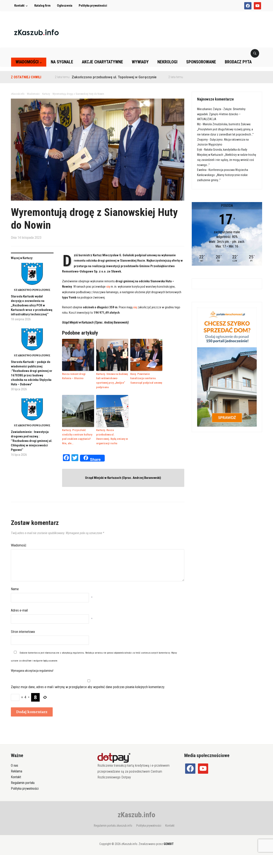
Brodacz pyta (238, 61)
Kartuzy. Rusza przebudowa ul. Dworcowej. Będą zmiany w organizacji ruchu (112, 436)
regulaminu (78, 652)
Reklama (16, 771)
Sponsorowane (201, 61)
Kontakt (19, 5)
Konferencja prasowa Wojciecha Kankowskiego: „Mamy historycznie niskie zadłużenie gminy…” (222, 175)
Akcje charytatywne (102, 61)
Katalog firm (42, 5)
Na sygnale (62, 61)
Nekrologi (167, 61)
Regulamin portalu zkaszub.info (113, 825)
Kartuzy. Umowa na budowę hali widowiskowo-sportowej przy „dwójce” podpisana (112, 380)
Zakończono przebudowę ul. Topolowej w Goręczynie (95, 77)
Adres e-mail (19, 610)
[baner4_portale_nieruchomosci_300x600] (227, 367)
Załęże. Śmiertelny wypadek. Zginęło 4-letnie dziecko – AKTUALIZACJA (221, 114)
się (108, 286)
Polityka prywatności (93, 5)
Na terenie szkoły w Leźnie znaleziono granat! (204, 77)
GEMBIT (169, 844)
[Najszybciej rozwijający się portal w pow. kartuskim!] (36, 32)
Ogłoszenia (64, 5)
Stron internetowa (23, 632)
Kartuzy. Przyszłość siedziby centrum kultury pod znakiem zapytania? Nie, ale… (77, 436)
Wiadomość (18, 545)
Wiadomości (27, 61)
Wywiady (140, 61)
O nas (14, 765)
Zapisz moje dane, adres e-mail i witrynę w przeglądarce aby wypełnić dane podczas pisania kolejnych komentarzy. (88, 687)
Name (15, 589)
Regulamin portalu (23, 783)
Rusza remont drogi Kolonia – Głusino (74, 376)
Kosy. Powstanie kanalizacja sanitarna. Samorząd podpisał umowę (146, 378)
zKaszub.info (136, 814)
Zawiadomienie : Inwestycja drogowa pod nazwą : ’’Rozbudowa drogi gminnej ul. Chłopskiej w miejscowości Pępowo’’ (31, 441)
